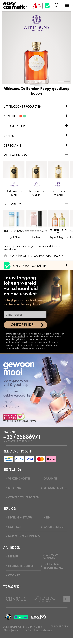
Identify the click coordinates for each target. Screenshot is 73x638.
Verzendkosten (19, 478)
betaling (14, 488)
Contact (14, 527)
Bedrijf (13, 556)
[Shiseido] (44, 599)
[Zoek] (57, 5)
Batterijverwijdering (24, 536)
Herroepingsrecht (22, 566)
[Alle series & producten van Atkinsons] (36, 22)
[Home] (5, 255)
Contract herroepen (23, 497)
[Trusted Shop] (47, 5)
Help (46, 517)
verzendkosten (44, 630)
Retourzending (55, 488)
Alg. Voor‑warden (51, 556)
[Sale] (37, 5)
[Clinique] (16, 599)
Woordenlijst (53, 527)
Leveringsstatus (20, 517)
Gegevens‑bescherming (53, 566)
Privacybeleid (18, 336)
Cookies (14, 575)
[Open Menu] (15, 5)
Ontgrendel (23, 324)
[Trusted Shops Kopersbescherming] (8, 616)
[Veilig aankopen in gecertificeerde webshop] (38, 616)
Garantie (50, 478)
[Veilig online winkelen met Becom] (21, 616)
